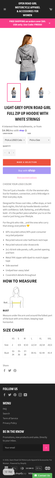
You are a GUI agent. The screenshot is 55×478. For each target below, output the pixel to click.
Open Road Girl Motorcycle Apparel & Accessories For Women (27, 9)
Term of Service (10, 418)
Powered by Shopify (18, 463)
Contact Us (43, 475)
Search (6, 413)
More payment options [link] (27, 177)
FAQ (5, 409)
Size (29, 133)
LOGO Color (7, 133)
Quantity (7, 146)
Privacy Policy (10, 423)
